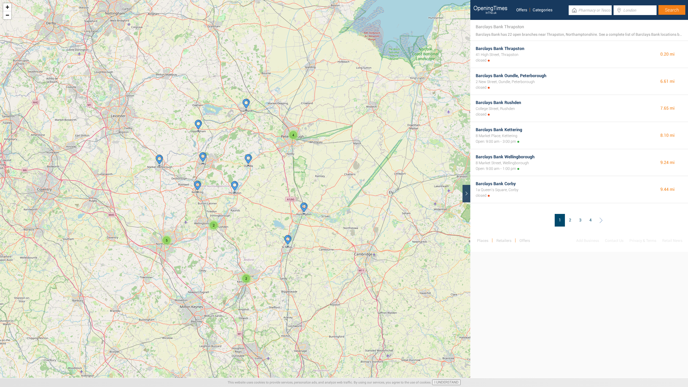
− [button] (7, 15)
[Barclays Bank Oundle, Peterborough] (248, 160)
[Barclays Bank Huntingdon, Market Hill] (304, 208)
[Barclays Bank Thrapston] (234, 186)
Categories (543, 10)
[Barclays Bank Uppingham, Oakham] (198, 125)
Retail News (672, 240)
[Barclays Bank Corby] (203, 158)
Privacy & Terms (642, 240)
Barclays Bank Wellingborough (505, 156)
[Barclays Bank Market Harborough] (159, 160)
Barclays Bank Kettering (499, 129)
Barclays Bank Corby (496, 183)
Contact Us (614, 240)
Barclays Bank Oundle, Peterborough (511, 75)
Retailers (503, 240)
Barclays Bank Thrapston (500, 48)
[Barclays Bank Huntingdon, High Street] (287, 240)
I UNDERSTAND (446, 382)
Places (482, 240)
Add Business (587, 240)
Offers (521, 10)
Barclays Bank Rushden (498, 102)
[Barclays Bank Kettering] (197, 186)
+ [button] (7, 7)
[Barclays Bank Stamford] (246, 104)
